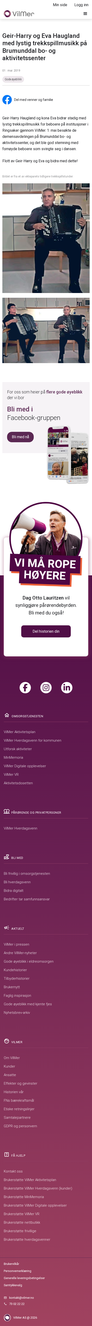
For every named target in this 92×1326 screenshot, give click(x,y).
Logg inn (81, 5)
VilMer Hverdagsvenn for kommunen (32, 740)
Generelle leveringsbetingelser (24, 1278)
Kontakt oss (13, 1171)
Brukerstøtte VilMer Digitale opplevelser (35, 1205)
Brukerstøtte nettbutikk (22, 1222)
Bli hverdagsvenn (17, 882)
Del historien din (46, 631)
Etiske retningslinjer (19, 1109)
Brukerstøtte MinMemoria (24, 1197)
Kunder (9, 1066)
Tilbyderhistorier (16, 978)
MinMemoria (13, 757)
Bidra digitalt (13, 891)
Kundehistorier (15, 970)
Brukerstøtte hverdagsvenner (27, 1239)
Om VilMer (12, 1058)
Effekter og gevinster (20, 1083)
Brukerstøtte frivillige (20, 1231)
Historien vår (14, 1092)
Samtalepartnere (17, 1117)
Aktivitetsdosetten (18, 783)
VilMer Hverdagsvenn (20, 828)
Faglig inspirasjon (17, 995)
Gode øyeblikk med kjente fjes (28, 1004)
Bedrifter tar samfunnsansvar (27, 899)
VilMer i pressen (16, 944)
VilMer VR (11, 774)
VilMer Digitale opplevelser (25, 766)
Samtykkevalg (13, 1285)
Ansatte (10, 1075)
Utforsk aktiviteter (18, 749)
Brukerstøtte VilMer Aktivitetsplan (30, 1180)
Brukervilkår (11, 1264)
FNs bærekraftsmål (19, 1100)
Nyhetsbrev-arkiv (17, 1012)
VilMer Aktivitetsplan (19, 732)
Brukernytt (12, 987)
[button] (85, 14)
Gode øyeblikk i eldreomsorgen (29, 961)
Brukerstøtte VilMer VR (21, 1214)
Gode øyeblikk (13, 79)
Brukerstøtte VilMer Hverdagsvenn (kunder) (38, 1188)
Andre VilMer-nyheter (20, 953)
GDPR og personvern (20, 1126)
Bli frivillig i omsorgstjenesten (27, 873)
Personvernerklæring (17, 1271)
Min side (60, 5)
